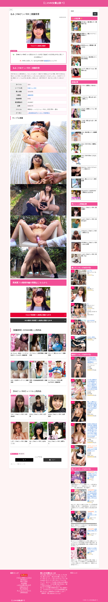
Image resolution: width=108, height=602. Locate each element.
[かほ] (78, 294)
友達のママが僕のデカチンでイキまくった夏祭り (92, 549)
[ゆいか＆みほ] (78, 327)
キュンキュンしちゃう (24, 590)
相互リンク (73, 573)
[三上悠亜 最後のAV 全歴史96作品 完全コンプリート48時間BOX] (78, 367)
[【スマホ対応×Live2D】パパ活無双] (78, 516)
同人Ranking (24, 589)
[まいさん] (78, 277)
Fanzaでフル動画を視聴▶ (38, 46)
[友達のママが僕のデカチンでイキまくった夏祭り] (78, 553)
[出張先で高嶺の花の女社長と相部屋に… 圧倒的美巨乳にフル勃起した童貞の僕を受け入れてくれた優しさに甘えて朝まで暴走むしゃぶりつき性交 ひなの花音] (78, 433)
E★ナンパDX (32, 88)
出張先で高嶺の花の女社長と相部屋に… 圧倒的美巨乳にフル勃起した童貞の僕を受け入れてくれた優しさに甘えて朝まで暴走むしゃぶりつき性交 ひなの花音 (92, 430)
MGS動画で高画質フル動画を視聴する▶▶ (38, 320)
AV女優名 (24, 583)
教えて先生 (24, 581)
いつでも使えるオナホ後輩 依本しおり (92, 449)
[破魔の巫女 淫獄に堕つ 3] (78, 534)
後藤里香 (47, 61)
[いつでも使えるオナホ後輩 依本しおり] (78, 455)
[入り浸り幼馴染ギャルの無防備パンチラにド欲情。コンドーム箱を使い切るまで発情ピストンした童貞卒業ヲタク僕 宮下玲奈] (78, 389)
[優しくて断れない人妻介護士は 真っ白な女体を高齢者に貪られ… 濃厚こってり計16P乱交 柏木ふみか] (78, 411)
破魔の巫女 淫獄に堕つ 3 (92, 530)
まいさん (89, 270)
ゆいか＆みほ (90, 320)
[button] (52, 460)
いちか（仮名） (91, 337)
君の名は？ (24, 579)
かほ (88, 287)
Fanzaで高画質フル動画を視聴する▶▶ (38, 315)
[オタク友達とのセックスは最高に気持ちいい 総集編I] (78, 477)
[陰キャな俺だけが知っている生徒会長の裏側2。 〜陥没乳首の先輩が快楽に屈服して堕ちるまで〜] (78, 495)
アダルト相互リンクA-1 (23, 578)
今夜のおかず (24, 587)
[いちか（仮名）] (78, 343)
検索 (72, 11)
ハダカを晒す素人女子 (24, 585)
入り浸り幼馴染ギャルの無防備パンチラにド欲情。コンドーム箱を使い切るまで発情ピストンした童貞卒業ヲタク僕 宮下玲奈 (92, 384)
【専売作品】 (24, 592)
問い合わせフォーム (53, 593)
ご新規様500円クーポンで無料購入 (39, 113)
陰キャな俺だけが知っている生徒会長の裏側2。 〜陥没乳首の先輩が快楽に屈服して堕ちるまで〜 (92, 494)
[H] (78, 310)
